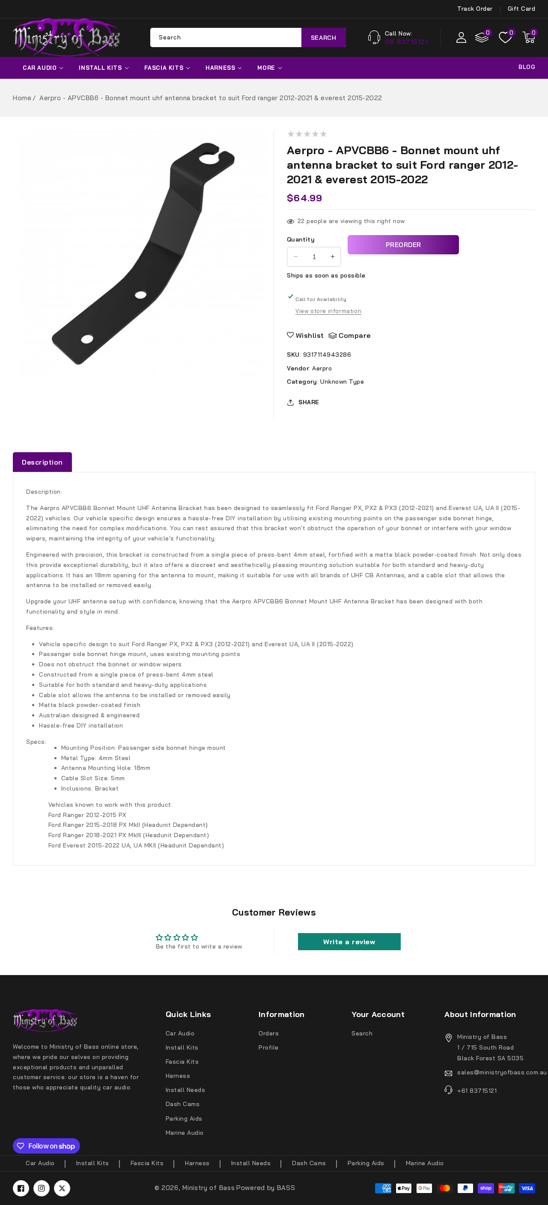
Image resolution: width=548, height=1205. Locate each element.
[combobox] (248, 37)
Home (22, 98)
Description (42, 462)
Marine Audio (185, 1132)
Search (324, 37)
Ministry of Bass (208, 1188)
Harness (220, 67)
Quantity (301, 239)
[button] (528, 37)
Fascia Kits (164, 67)
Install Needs (186, 1090)
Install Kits (100, 67)
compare (355, 335)
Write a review (349, 941)
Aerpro (322, 368)
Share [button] (308, 402)
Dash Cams (183, 1104)
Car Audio (40, 67)
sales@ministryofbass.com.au (496, 1072)
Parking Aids (184, 1118)
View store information (328, 310)
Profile (269, 1047)
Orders (269, 1033)
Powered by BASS (265, 1188)
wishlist (310, 335)
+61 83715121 (477, 1091)
